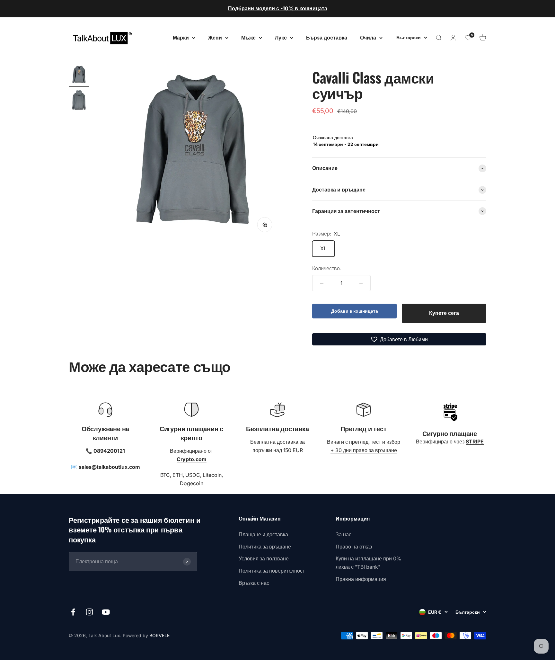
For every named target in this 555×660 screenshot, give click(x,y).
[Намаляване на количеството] (322, 283)
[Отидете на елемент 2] (79, 101)
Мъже (248, 37)
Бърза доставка (326, 37)
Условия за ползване (264, 558)
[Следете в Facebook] (73, 612)
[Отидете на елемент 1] (79, 76)
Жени (215, 37)
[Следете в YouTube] (105, 612)
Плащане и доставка (263, 534)
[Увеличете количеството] (361, 283)
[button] (399, 339)
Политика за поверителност (272, 570)
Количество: (326, 268)
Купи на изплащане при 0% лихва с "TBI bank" (368, 562)
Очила (368, 37)
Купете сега (444, 313)
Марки (181, 37)
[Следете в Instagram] (89, 612)
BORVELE (159, 635)
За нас (343, 534)
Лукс (281, 37)
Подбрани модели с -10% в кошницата (277, 8)
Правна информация (361, 579)
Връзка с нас (254, 583)
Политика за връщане (265, 546)
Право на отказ (354, 546)
